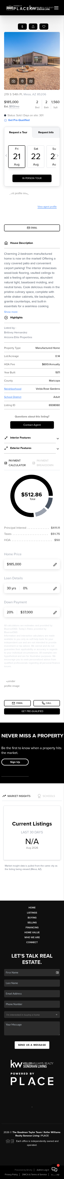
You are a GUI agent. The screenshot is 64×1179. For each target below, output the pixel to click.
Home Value (32, 932)
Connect (32, 942)
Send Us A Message (32, 1045)
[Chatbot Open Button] (54, 1169)
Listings (32, 912)
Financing (32, 927)
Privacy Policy (11, 1174)
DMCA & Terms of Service (34, 1174)
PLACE (45, 1135)
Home (32, 907)
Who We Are (32, 937)
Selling (32, 922)
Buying (32, 917)
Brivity (29, 1170)
